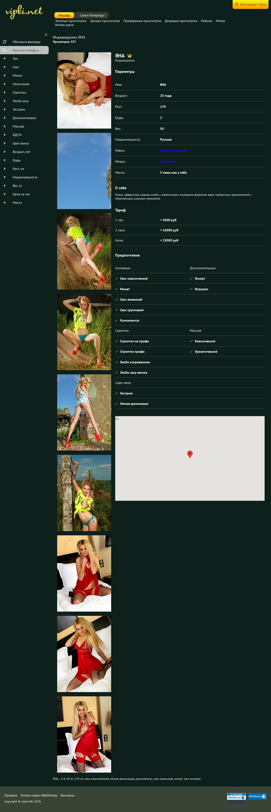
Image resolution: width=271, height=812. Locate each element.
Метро (220, 21)
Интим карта (64, 25)
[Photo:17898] (84, 90)
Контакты (68, 795)
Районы (206, 21)
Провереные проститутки (142, 21)
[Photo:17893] (84, 251)
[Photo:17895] (84, 412)
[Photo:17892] (84, 171)
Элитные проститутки (71, 21)
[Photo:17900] (84, 734)
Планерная (168, 161)
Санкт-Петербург (92, 15)
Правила (10, 795)
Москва (64, 15)
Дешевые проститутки (181, 21)
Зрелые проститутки (105, 21)
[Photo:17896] (84, 493)
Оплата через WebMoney (39, 795)
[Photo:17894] (84, 332)
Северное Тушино (173, 150)
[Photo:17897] (84, 573)
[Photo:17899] (84, 654)
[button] (190, 454)
